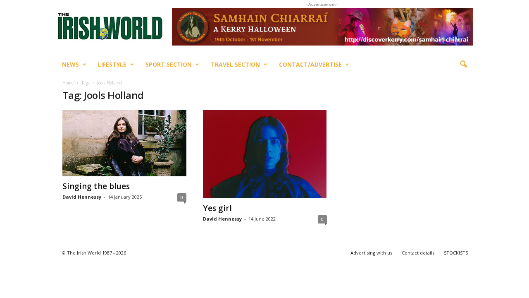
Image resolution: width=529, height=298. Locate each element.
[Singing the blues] (124, 143)
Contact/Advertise (310, 64)
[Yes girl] (265, 154)
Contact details (418, 253)
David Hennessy (81, 197)
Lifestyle (112, 64)
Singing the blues (96, 186)
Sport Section (168, 64)
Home (68, 83)
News (70, 64)
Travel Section (235, 64)
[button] (463, 64)
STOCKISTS (456, 253)
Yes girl (217, 208)
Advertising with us (371, 253)
